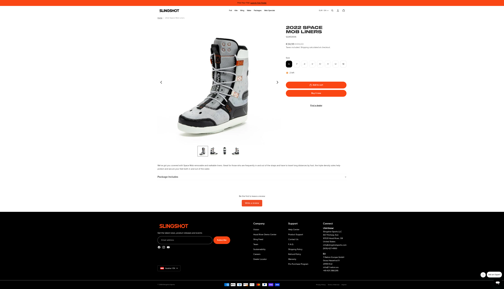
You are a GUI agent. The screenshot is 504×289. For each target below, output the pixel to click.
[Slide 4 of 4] (236, 151)
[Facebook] (159, 247)
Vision (256, 229)
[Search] (332, 10)
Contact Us (293, 239)
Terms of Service (333, 285)
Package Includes (168, 176)
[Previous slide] (160, 83)
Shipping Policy (295, 249)
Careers (256, 254)
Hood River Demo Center (264, 234)
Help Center (293, 229)
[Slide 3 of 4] (225, 151)
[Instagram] (163, 247)
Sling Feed (258, 239)
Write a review (252, 203)
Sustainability (259, 249)
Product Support (295, 234)
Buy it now (316, 93)
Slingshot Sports (169, 285)
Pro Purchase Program (298, 264)
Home (160, 18)
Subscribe (222, 240)
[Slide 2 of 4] (214, 151)
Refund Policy (294, 254)
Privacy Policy (321, 285)
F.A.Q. (291, 244)
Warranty (292, 259)
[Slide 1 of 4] (203, 151)
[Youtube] (168, 247)
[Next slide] (278, 83)
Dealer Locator (260, 259)
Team (255, 244)
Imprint (344, 285)
